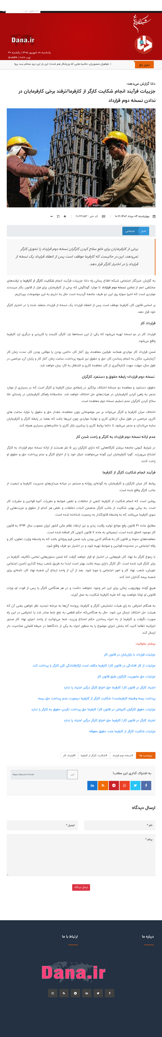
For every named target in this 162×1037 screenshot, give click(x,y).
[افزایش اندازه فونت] (63, 216)
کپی (72, 774)
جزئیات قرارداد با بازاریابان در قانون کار (129, 654)
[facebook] (109, 993)
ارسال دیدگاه (81, 887)
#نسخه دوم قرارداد (122, 755)
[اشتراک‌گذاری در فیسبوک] (146, 785)
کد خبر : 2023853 (87, 216)
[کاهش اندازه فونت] (50, 216)
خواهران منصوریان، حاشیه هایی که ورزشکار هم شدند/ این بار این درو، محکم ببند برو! (61, 64)
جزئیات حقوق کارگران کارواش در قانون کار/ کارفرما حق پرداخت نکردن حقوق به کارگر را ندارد (93, 709)
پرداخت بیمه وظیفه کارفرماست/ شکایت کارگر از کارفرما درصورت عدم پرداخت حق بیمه (96, 698)
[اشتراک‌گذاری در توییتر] (135, 785)
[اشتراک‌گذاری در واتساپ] (125, 785)
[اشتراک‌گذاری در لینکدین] (92, 785)
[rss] (64, 993)
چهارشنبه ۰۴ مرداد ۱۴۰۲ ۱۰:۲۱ (132, 216)
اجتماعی (130, 231)
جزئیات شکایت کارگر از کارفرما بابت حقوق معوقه (122, 731)
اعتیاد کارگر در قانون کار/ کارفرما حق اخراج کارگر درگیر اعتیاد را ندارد (109, 687)
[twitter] (98, 993)
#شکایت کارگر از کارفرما (94, 755)
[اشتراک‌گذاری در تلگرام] (114, 785)
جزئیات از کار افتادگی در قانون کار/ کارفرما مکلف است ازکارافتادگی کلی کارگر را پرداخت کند (94, 665)
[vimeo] (52, 993)
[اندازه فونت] (57, 216)
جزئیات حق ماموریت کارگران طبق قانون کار (126, 676)
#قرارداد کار (69, 755)
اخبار (143, 231)
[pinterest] (75, 993)
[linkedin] (87, 993)
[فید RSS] (103, 785)
